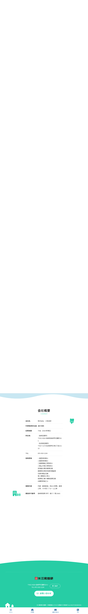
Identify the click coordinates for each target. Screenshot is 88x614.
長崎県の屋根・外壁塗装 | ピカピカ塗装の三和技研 (53, 605)
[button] (55, 586)
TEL (78, 612)
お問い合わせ (55, 612)
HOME (32, 612)
